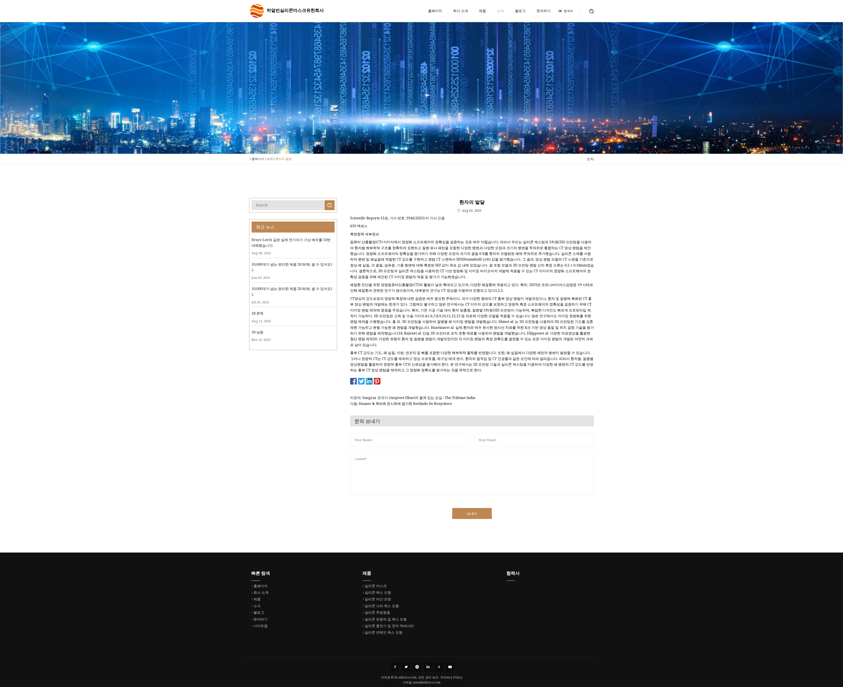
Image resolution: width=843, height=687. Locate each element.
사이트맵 (261, 625)
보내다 (472, 513)
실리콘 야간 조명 (378, 599)
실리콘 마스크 (376, 585)
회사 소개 (460, 10)
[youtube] (450, 667)
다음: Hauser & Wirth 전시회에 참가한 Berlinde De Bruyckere (401, 403)
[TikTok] (439, 667)
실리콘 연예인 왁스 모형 (383, 632)
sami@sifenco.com (427, 682)
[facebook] (395, 667)
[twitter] (406, 667)
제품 (482, 10)
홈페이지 (435, 10)
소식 (500, 10)
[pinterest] (417, 667)
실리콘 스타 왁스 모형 (382, 605)
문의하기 (544, 10)
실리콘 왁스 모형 (378, 592)
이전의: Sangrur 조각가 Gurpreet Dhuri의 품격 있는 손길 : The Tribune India (412, 397)
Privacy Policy (451, 677)
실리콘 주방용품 (377, 612)
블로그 (520, 10)
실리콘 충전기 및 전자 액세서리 (389, 625)
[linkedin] (428, 667)
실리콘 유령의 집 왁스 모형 (386, 619)
